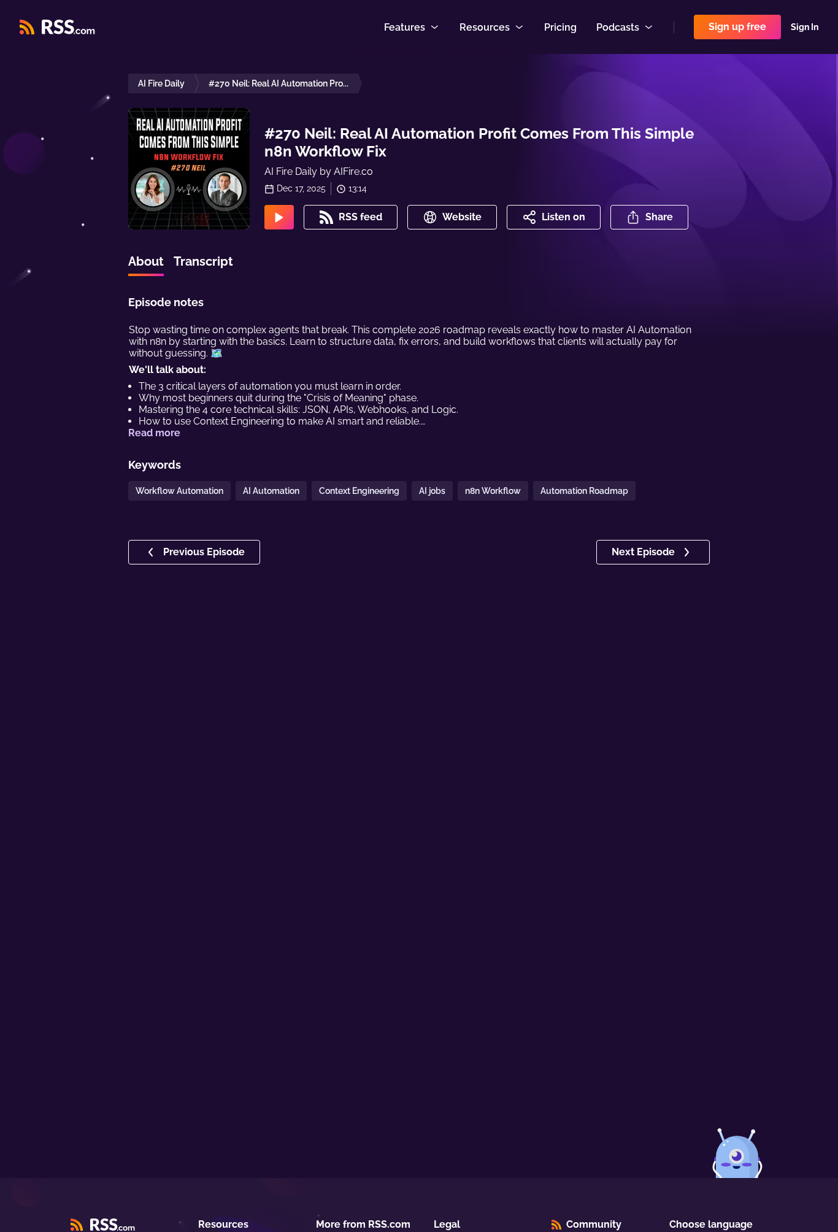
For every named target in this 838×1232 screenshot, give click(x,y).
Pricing (560, 27)
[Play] (279, 217)
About (146, 261)
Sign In (804, 27)
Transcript (203, 261)
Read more (154, 433)
